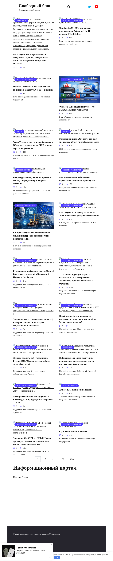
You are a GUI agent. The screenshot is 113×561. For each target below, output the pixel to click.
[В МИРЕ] (33, 136)
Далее (73, 459)
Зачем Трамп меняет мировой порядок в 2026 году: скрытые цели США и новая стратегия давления (33, 145)
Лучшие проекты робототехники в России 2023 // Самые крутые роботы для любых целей (31, 361)
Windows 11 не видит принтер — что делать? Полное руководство (77, 108)
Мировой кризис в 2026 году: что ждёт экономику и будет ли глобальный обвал (79, 140)
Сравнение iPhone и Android (73, 431)
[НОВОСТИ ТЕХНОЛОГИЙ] (79, 22)
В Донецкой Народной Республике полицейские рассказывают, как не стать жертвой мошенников (76, 361)
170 (62, 459)
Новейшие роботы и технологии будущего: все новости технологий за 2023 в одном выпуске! (77, 319)
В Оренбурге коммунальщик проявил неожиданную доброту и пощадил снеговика (32, 180)
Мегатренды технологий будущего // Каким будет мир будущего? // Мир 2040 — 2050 (33, 399)
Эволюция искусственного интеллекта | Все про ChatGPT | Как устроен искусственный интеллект (33, 322)
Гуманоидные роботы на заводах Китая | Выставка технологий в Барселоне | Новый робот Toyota (33, 274)
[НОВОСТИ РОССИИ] (33, 172)
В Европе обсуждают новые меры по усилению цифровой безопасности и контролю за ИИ (31, 235)
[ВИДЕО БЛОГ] (33, 49)
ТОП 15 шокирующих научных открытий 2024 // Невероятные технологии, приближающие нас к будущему (76, 279)
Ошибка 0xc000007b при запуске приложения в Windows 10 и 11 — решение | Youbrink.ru (76, 31)
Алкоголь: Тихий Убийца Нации (75, 389)
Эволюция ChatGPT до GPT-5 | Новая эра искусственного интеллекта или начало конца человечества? (32, 441)
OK (57, 558)
